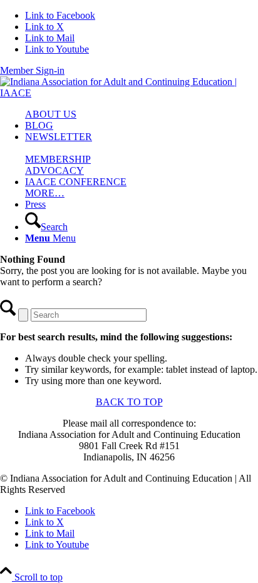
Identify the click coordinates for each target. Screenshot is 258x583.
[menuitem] (141, 114)
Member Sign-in (32, 70)
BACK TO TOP (129, 402)
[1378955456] (129, 93)
